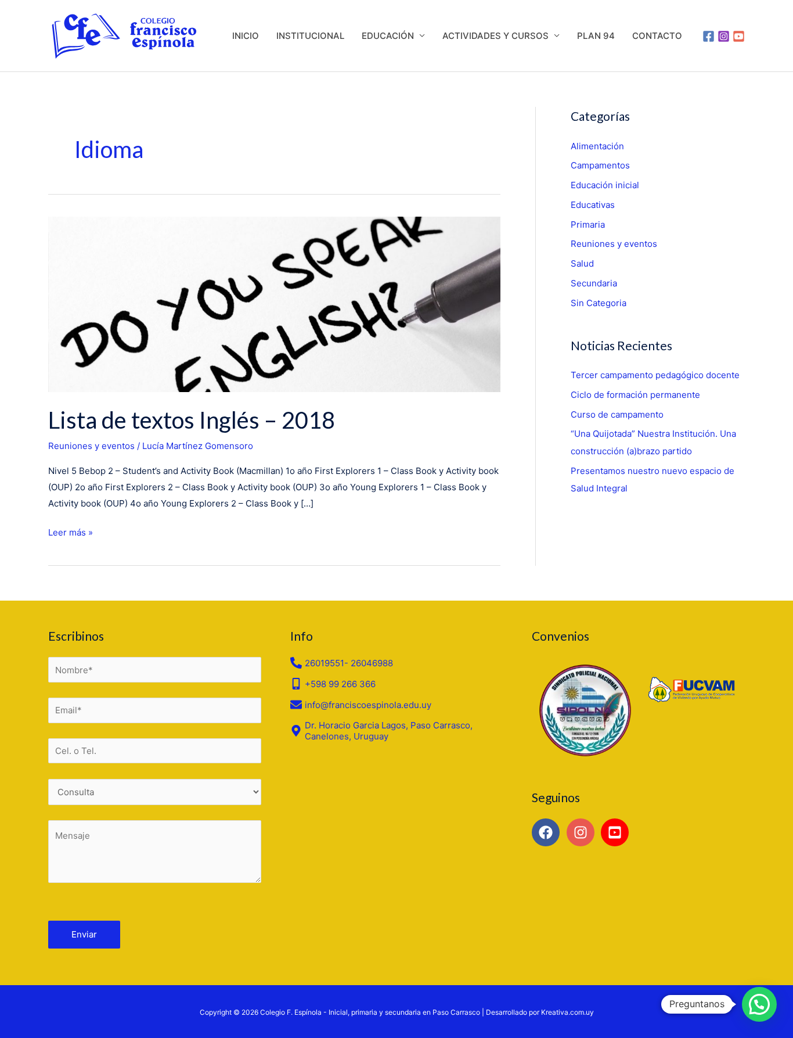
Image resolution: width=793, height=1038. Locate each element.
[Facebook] (708, 36)
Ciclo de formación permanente (635, 394)
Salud (582, 263)
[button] (759, 1004)
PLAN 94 (596, 35)
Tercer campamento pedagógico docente (655, 374)
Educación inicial (605, 185)
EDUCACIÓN (388, 35)
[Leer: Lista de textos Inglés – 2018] (274, 303)
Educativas (593, 204)
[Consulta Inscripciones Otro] (154, 792)
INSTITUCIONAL (310, 35)
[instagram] (583, 832)
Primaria (588, 224)
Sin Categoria (598, 302)
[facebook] (548, 832)
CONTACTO (657, 35)
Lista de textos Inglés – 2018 (191, 420)
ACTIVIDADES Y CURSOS (495, 35)
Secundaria (594, 283)
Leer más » (70, 531)
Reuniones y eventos (91, 445)
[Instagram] (724, 36)
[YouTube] (739, 36)
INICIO (245, 35)
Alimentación (597, 146)
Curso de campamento (617, 414)
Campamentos (600, 165)
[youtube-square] (617, 832)
